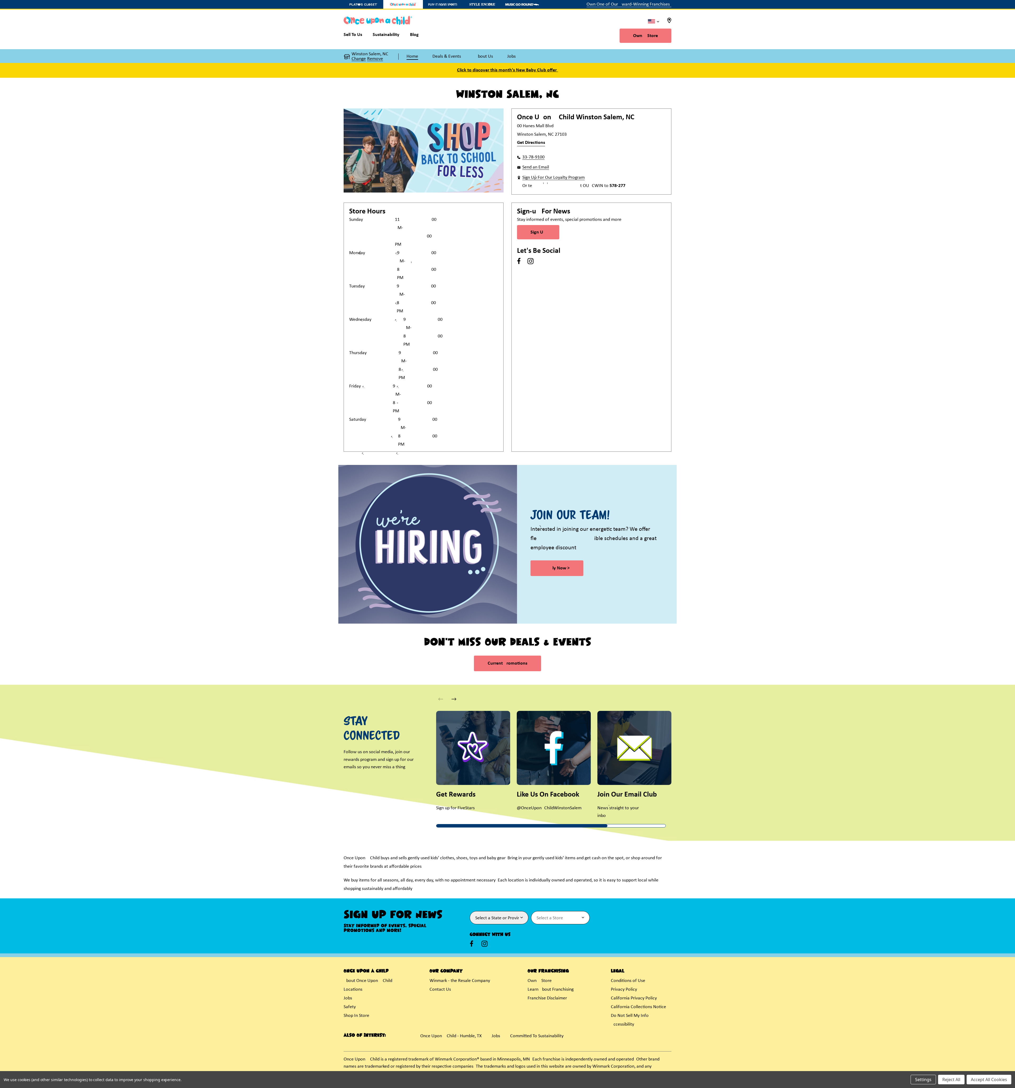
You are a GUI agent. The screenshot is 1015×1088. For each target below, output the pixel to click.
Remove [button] (375, 59)
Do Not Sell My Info (630, 1015)
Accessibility (622, 1024)
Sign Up (538, 232)
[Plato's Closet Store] (363, 4)
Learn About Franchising (551, 989)
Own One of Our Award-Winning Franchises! (629, 4)
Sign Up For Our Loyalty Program (553, 177)
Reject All (951, 1079)
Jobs (348, 998)
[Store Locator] (669, 22)
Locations (353, 989)
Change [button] (359, 59)
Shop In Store (356, 1015)
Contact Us (440, 989)
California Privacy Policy (634, 998)
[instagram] (530, 261)
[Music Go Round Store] (522, 4)
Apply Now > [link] (557, 568)
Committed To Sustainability (537, 1036)
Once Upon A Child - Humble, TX (451, 1036)
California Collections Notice (638, 1006)
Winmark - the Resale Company (460, 980)
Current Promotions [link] (507, 663)
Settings (923, 1079)
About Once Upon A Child (368, 980)
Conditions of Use (628, 980)
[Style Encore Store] (482, 4)
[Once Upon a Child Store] (403, 4)
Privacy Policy (624, 989)
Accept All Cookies (989, 1079)
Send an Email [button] (535, 167)
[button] (454, 699)
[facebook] (519, 261)
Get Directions (531, 142)
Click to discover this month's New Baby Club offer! (507, 70)
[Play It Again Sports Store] (443, 4)
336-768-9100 (533, 157)
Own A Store (645, 35)
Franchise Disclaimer (547, 998)
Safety (350, 1006)
